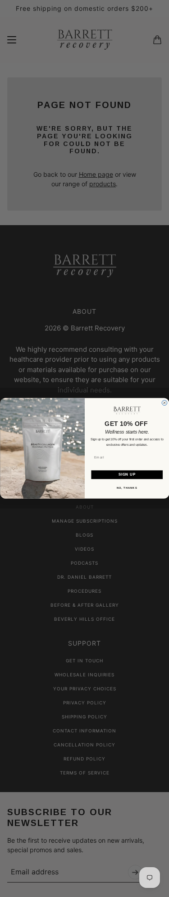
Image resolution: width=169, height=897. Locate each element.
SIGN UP (126, 475)
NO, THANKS (126, 488)
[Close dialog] (164, 403)
